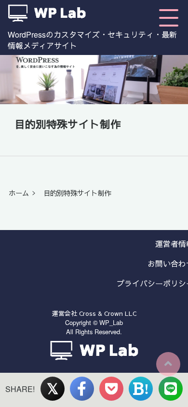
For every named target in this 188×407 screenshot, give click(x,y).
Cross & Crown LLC (107, 313)
